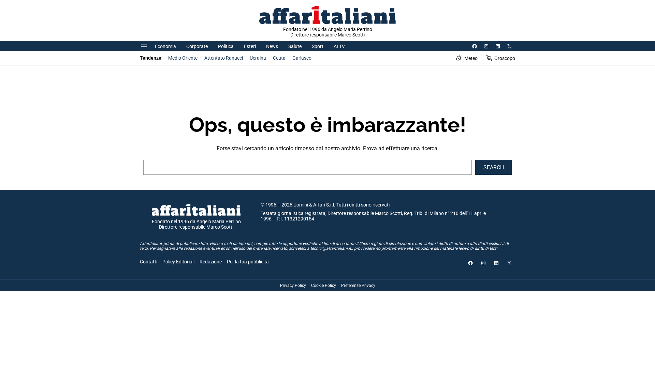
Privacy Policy (293, 285)
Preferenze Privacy (358, 285)
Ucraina (258, 58)
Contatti (148, 261)
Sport (317, 46)
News (272, 46)
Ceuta (279, 58)
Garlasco (301, 58)
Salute (295, 46)
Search (493, 167)
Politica (226, 46)
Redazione (211, 261)
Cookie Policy (323, 285)
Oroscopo (504, 58)
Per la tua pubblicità (248, 261)
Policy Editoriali (178, 261)
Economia (165, 46)
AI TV (339, 46)
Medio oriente (183, 58)
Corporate (197, 46)
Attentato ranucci (223, 58)
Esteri (250, 46)
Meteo (471, 58)
